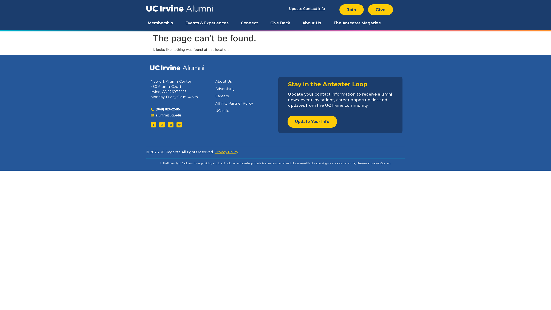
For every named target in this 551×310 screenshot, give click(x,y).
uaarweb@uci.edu (381, 163)
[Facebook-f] (153, 124)
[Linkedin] (170, 124)
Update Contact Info (307, 9)
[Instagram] (162, 124)
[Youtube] (179, 124)
